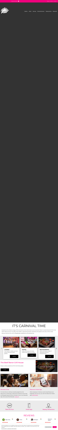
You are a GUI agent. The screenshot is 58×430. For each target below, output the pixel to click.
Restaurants (48, 11)
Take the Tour (9, 409)
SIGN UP (17, 396)
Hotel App (29, 409)
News (48, 1)
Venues (34, 11)
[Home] (5, 11)
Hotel (30, 11)
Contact (55, 1)
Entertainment (40, 11)
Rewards (55, 11)
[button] (1, 348)
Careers (51, 1)
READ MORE (35, 395)
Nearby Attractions (48, 409)
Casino (25, 11)
